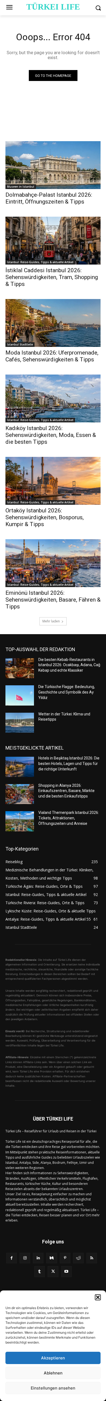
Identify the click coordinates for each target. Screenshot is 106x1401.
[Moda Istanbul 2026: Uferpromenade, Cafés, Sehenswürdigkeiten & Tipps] (53, 323)
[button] (98, 1297)
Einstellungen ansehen (53, 1388)
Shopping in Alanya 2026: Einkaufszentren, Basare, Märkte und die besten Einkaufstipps (66, 790)
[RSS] (91, 1258)
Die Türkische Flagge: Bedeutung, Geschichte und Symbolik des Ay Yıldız (66, 692)
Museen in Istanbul (20, 186)
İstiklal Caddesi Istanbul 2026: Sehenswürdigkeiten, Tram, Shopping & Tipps (51, 277)
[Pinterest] (65, 1258)
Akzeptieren (53, 1358)
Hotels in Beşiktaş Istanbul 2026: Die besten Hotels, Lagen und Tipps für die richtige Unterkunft (68, 763)
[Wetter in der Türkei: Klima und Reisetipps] (19, 723)
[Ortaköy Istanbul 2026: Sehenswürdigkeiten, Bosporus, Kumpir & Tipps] (53, 481)
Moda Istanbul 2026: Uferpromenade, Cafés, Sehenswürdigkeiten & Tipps (51, 356)
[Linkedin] (38, 1258)
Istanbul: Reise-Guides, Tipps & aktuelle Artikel (40, 262)
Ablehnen (53, 1373)
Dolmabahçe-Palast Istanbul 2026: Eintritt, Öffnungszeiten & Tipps (48, 198)
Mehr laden (51, 621)
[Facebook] (11, 1258)
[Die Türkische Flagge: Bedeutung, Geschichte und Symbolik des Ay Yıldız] (19, 695)
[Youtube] (66, 1271)
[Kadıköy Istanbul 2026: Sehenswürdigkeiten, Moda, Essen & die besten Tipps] (53, 398)
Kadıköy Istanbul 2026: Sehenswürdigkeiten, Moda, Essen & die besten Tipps (50, 435)
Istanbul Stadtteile (20, 344)
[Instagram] (25, 1258)
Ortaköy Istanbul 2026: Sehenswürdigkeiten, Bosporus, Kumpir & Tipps (44, 517)
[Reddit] (78, 1258)
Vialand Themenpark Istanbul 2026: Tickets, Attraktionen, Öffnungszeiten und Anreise (68, 817)
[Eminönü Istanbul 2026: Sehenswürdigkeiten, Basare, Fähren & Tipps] (53, 563)
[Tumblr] (39, 1271)
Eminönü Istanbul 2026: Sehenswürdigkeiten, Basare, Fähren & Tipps (53, 600)
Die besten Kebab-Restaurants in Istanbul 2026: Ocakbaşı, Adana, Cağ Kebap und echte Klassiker (69, 664)
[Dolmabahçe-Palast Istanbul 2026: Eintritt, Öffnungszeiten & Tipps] (53, 165)
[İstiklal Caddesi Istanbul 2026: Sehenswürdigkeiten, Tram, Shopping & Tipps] (53, 241)
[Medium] (51, 1258)
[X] (53, 1271)
